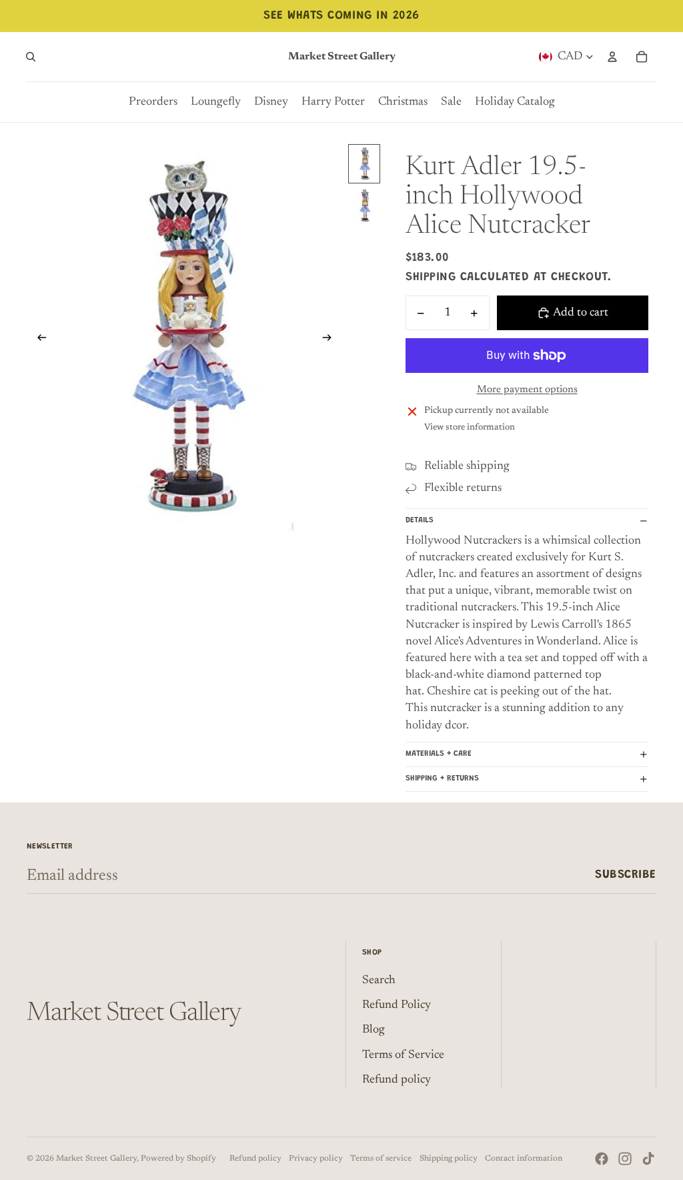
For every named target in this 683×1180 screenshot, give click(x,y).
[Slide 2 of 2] (364, 205)
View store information (469, 427)
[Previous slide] (38, 341)
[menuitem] (153, 102)
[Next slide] (331, 341)
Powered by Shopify (178, 1159)
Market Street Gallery (96, 1159)
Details (420, 520)
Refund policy (396, 1080)
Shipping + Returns (442, 778)
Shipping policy (449, 1159)
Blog (373, 1030)
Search (379, 981)
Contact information (523, 1159)
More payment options (527, 390)
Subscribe (625, 875)
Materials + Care (439, 754)
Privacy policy (316, 1159)
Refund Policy (396, 1005)
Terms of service (381, 1159)
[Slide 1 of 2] (364, 163)
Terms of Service (403, 1055)
